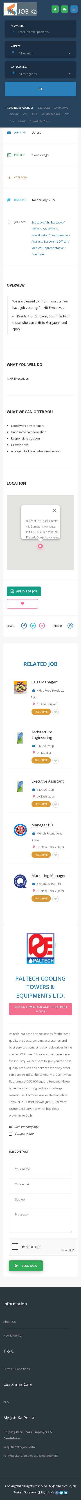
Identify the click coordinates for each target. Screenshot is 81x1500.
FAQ (6, 1402)
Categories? (19, 66)
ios (12, 121)
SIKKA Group (45, 746)
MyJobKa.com (58, 1486)
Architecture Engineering (42, 734)
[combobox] (42, 53)
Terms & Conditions (16, 1369)
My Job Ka (47, 1492)
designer (44, 107)
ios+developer (39, 121)
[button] (40, 547)
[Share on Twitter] (33, 626)
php (34, 114)
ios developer (50, 114)
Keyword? (17, 25)
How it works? (12, 1335)
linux (21, 121)
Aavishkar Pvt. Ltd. (49, 884)
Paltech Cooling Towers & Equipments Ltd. (40, 987)
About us (9, 1322)
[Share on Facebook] (24, 626)
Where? (15, 46)
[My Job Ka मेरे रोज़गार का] (20, 9)
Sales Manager (44, 682)
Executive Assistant (48, 781)
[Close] (54, 510)
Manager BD (42, 824)
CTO (66, 114)
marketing (61, 107)
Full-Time (41, 711)
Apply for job (26, 591)
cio (25, 114)
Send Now (29, 1266)
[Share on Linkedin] (42, 626)
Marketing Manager (49, 875)
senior (14, 114)
